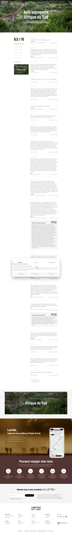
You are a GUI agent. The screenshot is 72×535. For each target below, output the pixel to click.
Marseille (47, 514)
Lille (19, 514)
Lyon (33, 514)
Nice (19, 521)
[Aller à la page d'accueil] (4, 2)
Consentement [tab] (20, 262)
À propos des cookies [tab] (52, 262)
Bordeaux (7, 514)
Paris (33, 521)
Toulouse (47, 521)
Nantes (7, 521)
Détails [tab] (36, 262)
